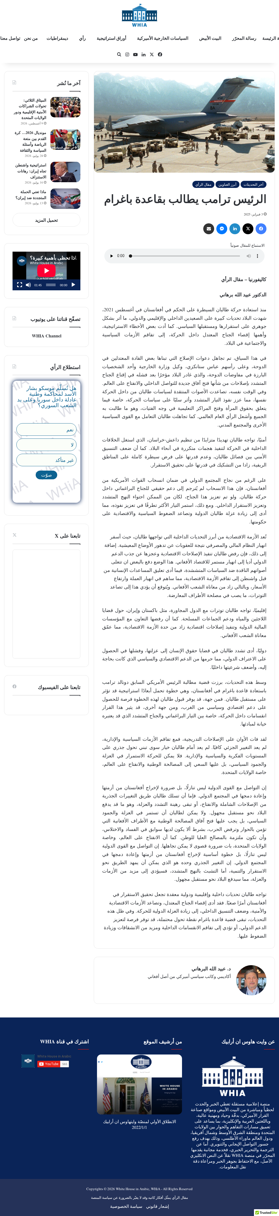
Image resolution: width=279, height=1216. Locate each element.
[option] (139, 1084)
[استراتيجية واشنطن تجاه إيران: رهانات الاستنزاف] (65, 172)
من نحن (31, 38)
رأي (82, 38)
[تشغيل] (73, 285)
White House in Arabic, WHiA (138, 1188)
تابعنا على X (67, 535)
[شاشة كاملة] (19, 285)
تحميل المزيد (46, 220)
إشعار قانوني (157, 1206)
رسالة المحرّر (244, 38)
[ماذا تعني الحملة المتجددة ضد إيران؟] (65, 198)
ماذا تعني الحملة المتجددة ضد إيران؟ (31, 194)
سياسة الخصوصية (126, 1206)
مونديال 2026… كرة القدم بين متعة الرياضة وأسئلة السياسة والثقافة (30, 141)
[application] (46, 271)
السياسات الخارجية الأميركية (162, 38)
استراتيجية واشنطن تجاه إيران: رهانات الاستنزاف (30, 170)
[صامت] (28, 285)
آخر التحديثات (253, 184)
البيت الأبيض (210, 38)
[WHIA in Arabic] (139, 15)
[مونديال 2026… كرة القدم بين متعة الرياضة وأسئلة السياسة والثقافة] (65, 139)
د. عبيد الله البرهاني (211, 968)
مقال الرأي (203, 184)
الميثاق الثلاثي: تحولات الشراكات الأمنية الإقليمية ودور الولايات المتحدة (30, 109)
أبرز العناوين (227, 184)
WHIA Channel (46, 336)
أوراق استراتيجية (111, 38)
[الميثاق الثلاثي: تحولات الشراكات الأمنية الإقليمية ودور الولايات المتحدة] (65, 107)
